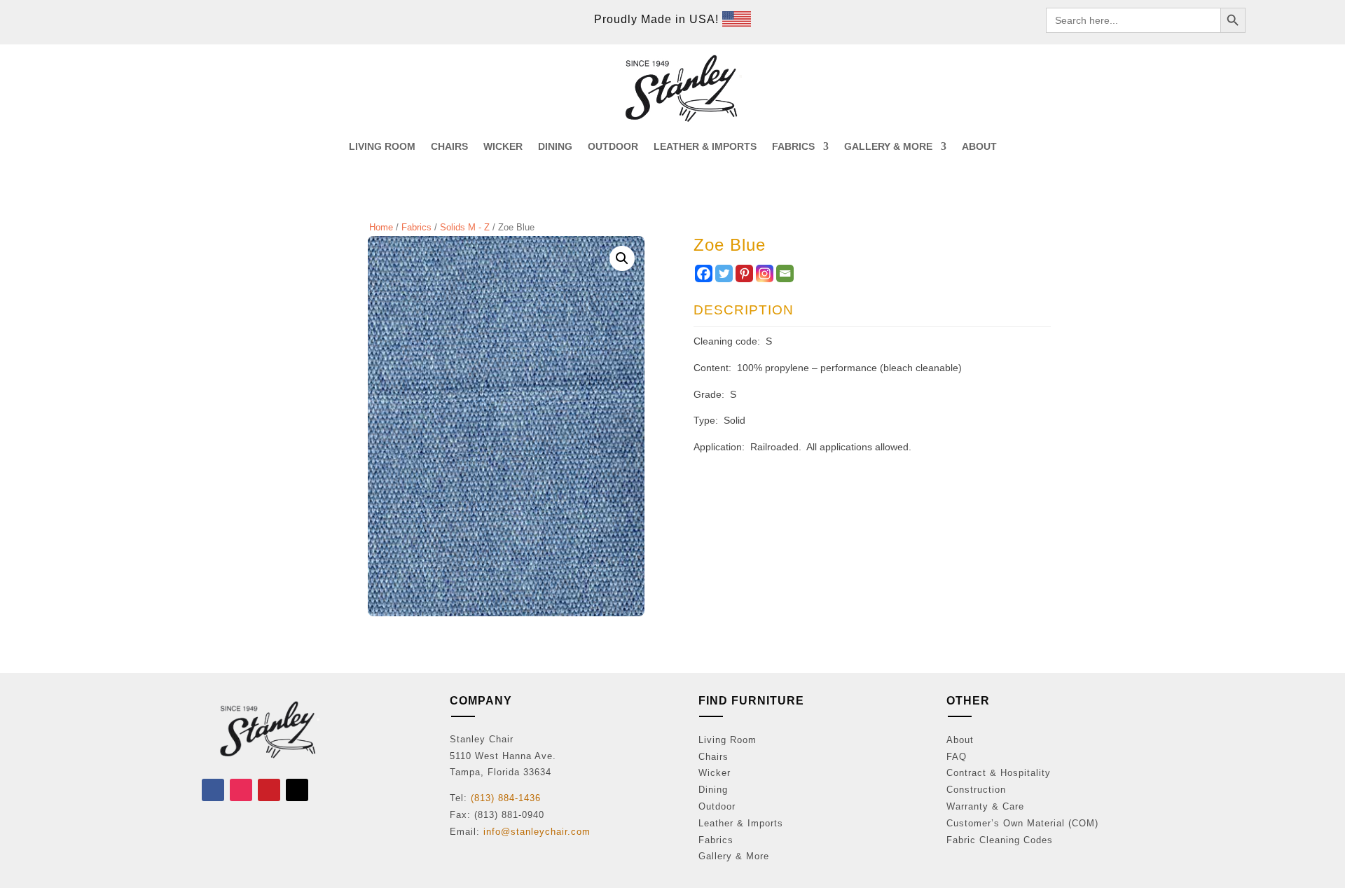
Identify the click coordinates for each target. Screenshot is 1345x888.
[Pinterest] (744, 273)
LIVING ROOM (382, 146)
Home (381, 227)
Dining (713, 789)
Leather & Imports (740, 823)
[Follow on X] (297, 790)
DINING (555, 146)
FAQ (956, 756)
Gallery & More (733, 856)
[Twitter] (724, 273)
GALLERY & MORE (888, 146)
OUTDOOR (613, 146)
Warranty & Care (985, 806)
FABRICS (793, 146)
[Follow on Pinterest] (269, 790)
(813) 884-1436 (506, 798)
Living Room (727, 740)
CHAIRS (449, 146)
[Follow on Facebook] (213, 790)
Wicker (714, 773)
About (960, 740)
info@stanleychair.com (537, 831)
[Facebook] (703, 273)
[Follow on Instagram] (241, 790)
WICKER (503, 146)
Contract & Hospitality (998, 773)
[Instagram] (764, 273)
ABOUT (979, 146)
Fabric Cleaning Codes (999, 840)
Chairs (713, 756)
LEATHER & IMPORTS (705, 146)
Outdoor (717, 806)
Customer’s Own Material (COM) (1022, 823)
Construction (976, 789)
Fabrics (416, 227)
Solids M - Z (465, 227)
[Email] (785, 273)
